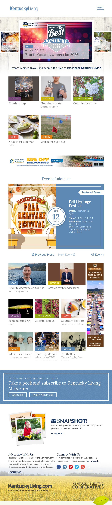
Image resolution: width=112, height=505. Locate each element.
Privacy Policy (22, 490)
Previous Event (44, 254)
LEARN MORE (14, 472)
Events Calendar (56, 178)
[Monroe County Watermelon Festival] (32, 216)
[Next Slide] (100, 42)
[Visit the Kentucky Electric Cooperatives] (88, 486)
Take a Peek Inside (43, 395)
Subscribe (17, 395)
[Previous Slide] (11, 42)
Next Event (65, 254)
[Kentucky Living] (24, 8)
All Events (97, 254)
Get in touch (92, 461)
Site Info (34, 490)
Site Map (44, 490)
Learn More (57, 433)
